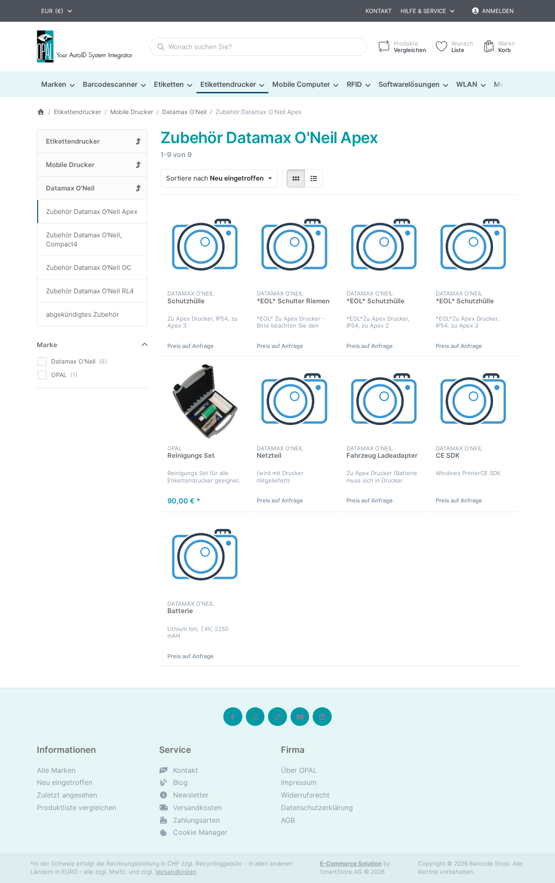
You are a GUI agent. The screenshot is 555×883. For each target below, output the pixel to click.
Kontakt (379, 10)
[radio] (296, 178)
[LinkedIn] (322, 716)
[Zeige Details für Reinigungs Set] (205, 401)
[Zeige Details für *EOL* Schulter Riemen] (294, 246)
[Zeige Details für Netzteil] (294, 401)
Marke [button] (47, 345)
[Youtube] (300, 716)
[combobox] (57, 11)
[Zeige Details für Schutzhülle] (205, 246)
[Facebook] (232, 716)
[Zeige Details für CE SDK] (473, 401)
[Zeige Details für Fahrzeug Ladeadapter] (384, 401)
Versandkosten (175, 871)
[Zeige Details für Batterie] (205, 556)
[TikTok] (277, 716)
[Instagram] (255, 716)
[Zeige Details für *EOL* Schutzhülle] (384, 246)
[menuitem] (57, 85)
